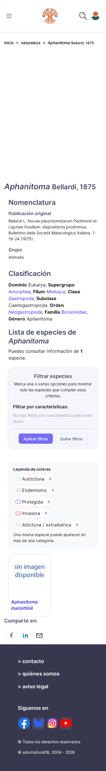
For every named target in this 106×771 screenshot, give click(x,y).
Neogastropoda (25, 312)
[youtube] (66, 723)
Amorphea (19, 291)
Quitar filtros (71, 438)
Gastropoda (21, 298)
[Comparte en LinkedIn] (25, 637)
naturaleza (30, 42)
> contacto (31, 661)
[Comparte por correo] (39, 637)
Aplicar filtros (35, 438)
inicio (9, 42)
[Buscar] (9, 16)
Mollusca (55, 291)
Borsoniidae (73, 312)
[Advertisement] (53, 118)
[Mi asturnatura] (95, 16)
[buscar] (83, 16)
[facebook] (24, 723)
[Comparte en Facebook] (12, 637)
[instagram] (52, 723)
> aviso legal (33, 686)
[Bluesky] (39, 723)
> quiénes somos (39, 674)
